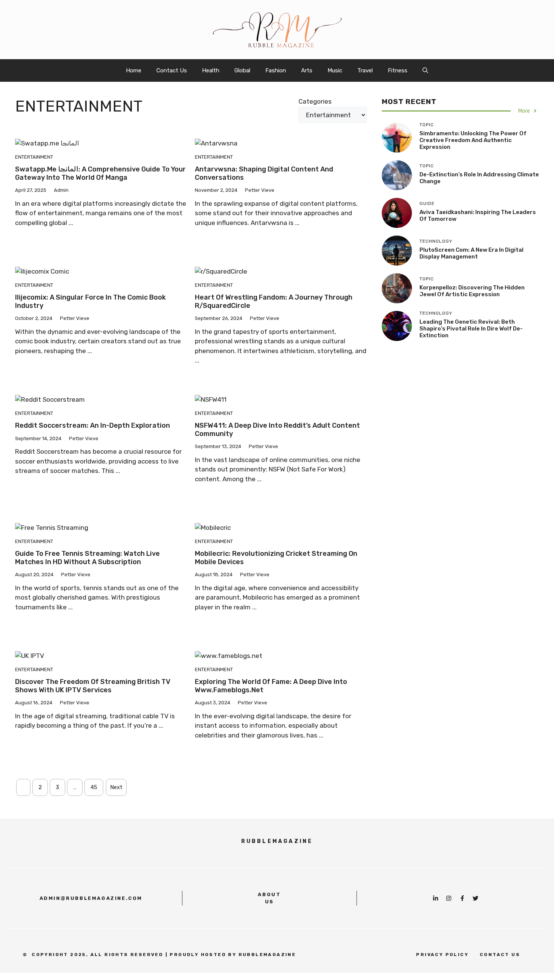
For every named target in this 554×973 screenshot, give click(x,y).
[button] (425, 70)
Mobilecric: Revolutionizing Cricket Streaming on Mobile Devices (276, 557)
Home (133, 70)
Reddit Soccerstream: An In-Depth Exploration (92, 425)
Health (210, 70)
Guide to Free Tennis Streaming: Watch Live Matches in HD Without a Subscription (87, 557)
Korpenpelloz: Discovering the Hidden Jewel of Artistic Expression (472, 291)
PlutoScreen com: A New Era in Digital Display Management (471, 253)
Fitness (397, 70)
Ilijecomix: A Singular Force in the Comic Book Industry (90, 301)
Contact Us (171, 70)
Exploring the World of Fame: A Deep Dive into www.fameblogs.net (271, 686)
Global (242, 70)
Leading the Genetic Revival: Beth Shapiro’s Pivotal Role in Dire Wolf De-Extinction (471, 328)
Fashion (275, 70)
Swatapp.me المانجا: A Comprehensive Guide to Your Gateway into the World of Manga (100, 173)
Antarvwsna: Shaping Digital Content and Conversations (264, 173)
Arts (306, 70)
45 (93, 787)
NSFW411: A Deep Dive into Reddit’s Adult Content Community (277, 429)
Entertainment (34, 157)
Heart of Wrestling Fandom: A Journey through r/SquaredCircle (273, 301)
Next (116, 787)
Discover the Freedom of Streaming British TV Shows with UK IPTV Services (92, 686)
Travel (365, 70)
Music (335, 70)
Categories (315, 101)
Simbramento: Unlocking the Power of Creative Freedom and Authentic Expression (472, 140)
